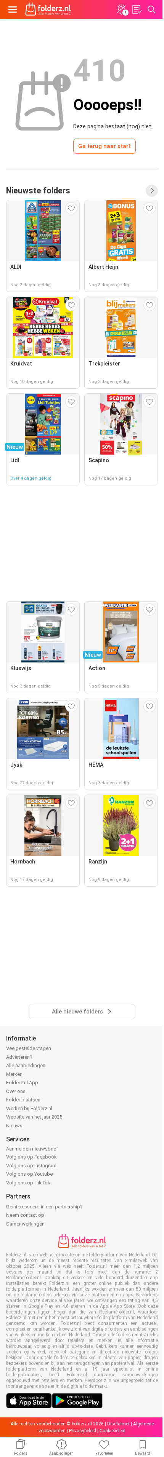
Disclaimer (118, 1424)
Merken (14, 1074)
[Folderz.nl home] (48, 9)
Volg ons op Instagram (31, 1165)
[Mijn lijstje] (136, 9)
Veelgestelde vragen (28, 1048)
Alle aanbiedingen (25, 1065)
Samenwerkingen (25, 1224)
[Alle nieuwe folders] (152, 191)
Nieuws (14, 1125)
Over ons (16, 1091)
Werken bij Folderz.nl (29, 1108)
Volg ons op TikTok (28, 1183)
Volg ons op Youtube (29, 1174)
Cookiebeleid (112, 1430)
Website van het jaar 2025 (34, 1117)
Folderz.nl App (22, 1082)
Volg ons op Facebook (31, 1157)
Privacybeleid (82, 1430)
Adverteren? (19, 1057)
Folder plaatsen (23, 1100)
